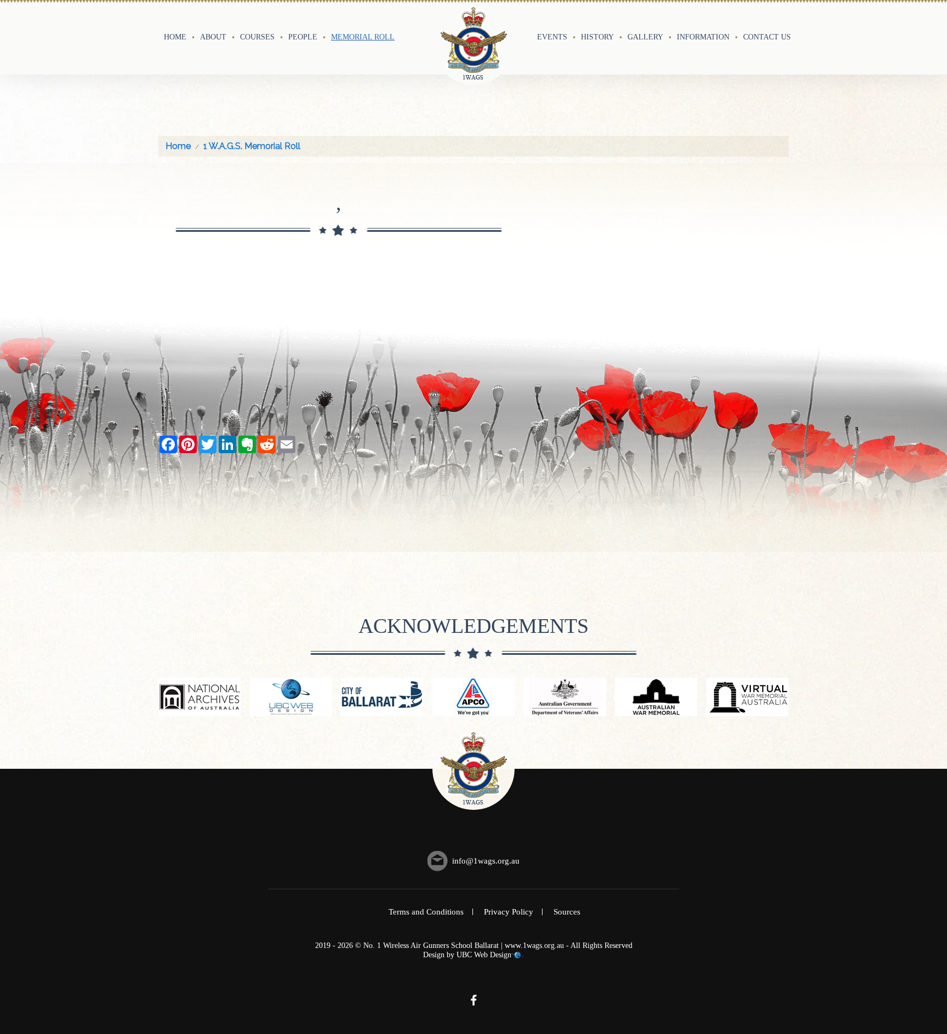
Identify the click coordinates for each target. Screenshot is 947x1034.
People (302, 36)
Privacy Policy (508, 911)
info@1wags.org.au (486, 860)
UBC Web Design (484, 955)
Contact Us (767, 36)
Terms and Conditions (426, 911)
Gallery (645, 36)
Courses (257, 36)
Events (552, 36)
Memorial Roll (363, 36)
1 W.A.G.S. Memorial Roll (251, 146)
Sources (567, 911)
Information (703, 36)
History (597, 36)
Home (175, 36)
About (213, 36)
